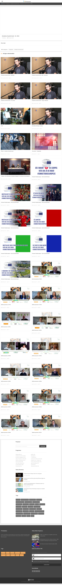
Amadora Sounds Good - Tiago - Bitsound (40, 100)
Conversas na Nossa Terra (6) (36, 458)
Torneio (8, 555)
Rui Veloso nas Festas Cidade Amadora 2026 (48, 543)
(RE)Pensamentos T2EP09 (6, 432)
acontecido (32, 511)
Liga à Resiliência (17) (35, 463)
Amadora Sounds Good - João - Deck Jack (40, 75)
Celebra (7, 552)
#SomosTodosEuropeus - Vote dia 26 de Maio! (41, 176)
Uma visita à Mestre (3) (20, 463)
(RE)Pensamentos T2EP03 (6, 355)
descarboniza (25, 504)
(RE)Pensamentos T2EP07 (6, 406)
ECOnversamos (37, 506)
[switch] (32, 561)
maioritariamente (28, 502)
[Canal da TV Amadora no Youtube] (39, 571)
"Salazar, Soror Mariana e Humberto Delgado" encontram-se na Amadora (15, 176)
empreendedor (19, 508)
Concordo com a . (41, 561)
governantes (25, 508)
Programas (8, 3)
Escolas (21, 555)
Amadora (3, 552)
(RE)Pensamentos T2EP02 (36, 330)
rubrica (28, 515)
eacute (32, 515)
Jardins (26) (33, 454)
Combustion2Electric (20, 502)
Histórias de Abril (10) (35, 466)
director (36, 504)
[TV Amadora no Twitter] (35, 571)
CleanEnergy (18, 506)
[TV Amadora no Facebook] (33, 571)
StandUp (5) (33, 455)
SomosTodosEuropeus (39, 511)
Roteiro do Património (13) (20, 460)
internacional (41, 513)
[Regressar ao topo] (58, 577)
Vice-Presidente (32, 508)
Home (4, 3)
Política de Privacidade (44, 561)
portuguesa (18, 515)
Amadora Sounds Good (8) (20, 455)
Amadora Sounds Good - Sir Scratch (8, 100)
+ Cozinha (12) (33, 457)
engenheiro (39, 508)
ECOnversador (19, 511)
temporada (32, 504)
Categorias (5, 49)
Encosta (17, 555)
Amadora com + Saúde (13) (36, 460)
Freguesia (3, 555)
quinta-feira (39, 499)
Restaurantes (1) (19, 454)
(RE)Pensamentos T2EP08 (36, 406)
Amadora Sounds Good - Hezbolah (7, 75)
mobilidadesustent (24, 499)
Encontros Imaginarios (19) (20, 457)
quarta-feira (42, 504)
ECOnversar (30, 506)
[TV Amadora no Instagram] (37, 571)
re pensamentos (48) (19, 464)
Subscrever (46, 564)
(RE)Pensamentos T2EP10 (36, 432)
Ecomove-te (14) (18, 466)
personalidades (34, 513)
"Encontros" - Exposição (36, 151)
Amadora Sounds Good (15, 3)
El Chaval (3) (33, 464)
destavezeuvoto (19, 513)
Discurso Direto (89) (19, 461)
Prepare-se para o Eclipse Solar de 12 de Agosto (33, 473)
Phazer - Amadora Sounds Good (7, 151)
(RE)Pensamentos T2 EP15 (37, 304)
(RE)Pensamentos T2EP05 (6, 381)
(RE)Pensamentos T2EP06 (36, 381)
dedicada (24, 515)
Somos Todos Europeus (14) (36, 461)
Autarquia (13, 555)
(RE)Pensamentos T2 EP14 (6, 304)
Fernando (18, 499)
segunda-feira (19, 504)
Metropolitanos (32, 499)
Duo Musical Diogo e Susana (37, 125)
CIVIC (2, 125)
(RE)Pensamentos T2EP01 (6, 326)
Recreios (12, 552)
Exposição (23, 552)
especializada (25, 511)
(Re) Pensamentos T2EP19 (37, 279)
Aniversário (17, 552)
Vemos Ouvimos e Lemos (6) (21, 458)
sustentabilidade (36, 502)
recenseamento (27, 513)
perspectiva (24, 506)
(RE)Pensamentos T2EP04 (36, 355)
